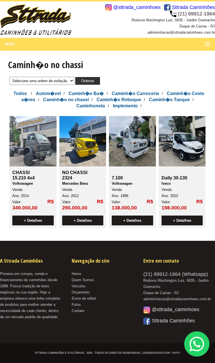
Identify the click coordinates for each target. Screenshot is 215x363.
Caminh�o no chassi (66, 99)
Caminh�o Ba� (86, 93)
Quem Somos (83, 280)
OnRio (176, 353)
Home (76, 274)
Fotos (76, 304)
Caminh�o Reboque (119, 99)
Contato (78, 311)
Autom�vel (48, 93)
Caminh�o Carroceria (135, 93)
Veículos (79, 286)
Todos (20, 93)
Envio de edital (84, 298)
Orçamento (81, 292)
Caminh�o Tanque (169, 99)
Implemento (125, 105)
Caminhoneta (90, 105)
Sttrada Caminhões (192, 7)
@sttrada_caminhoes (136, 7)
